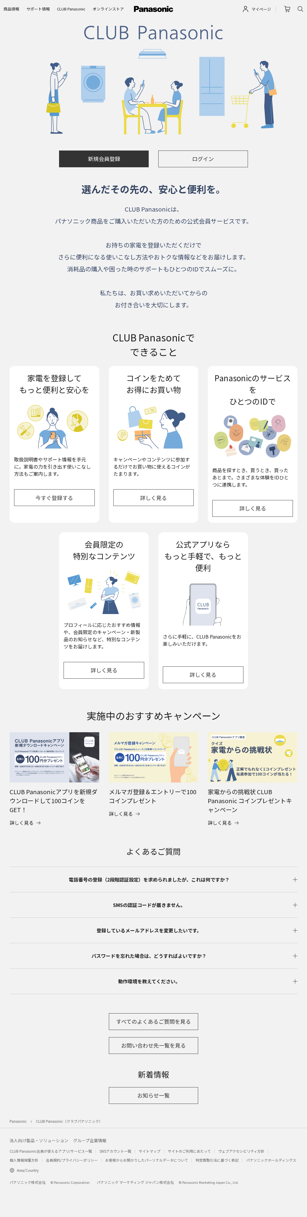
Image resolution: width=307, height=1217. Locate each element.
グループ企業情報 (89, 1140)
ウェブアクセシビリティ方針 (241, 1151)
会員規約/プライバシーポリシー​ (72, 1160)
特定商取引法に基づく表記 (217, 1160)
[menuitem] (11, 9)
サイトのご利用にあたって (189, 1151)
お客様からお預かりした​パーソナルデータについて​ (146, 1160)
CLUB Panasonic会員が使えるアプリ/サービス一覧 (51, 1151)
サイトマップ (149, 1151)
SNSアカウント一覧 (115, 1151)
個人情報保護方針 (24, 1160)
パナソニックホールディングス (271, 1160)
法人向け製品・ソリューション (39, 1140)
